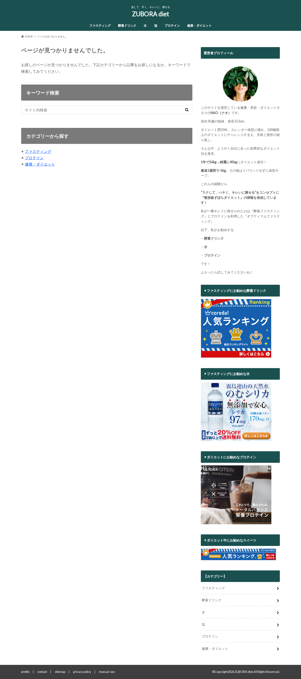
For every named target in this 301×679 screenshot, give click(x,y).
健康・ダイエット (199, 25)
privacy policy (82, 672)
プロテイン (172, 25)
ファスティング (100, 25)
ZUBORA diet (150, 14)
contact (42, 672)
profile (25, 672)
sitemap (60, 672)
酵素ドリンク (127, 25)
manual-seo (107, 672)
